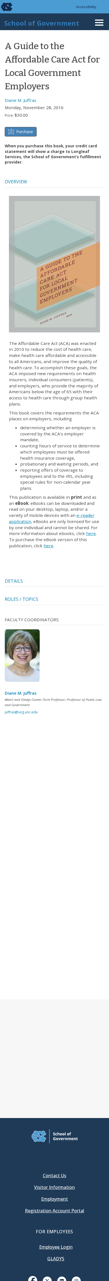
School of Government (41, 23)
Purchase (24, 131)
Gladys (55, 1259)
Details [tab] (14, 581)
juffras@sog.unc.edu (21, 712)
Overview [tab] (16, 182)
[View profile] (24, 657)
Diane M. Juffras (20, 100)
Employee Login (56, 1247)
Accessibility (86, 6)
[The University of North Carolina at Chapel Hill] (3, 6)
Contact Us (54, 1175)
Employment (54, 1199)
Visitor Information (54, 1187)
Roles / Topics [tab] (21, 599)
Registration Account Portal (54, 1211)
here (91, 533)
